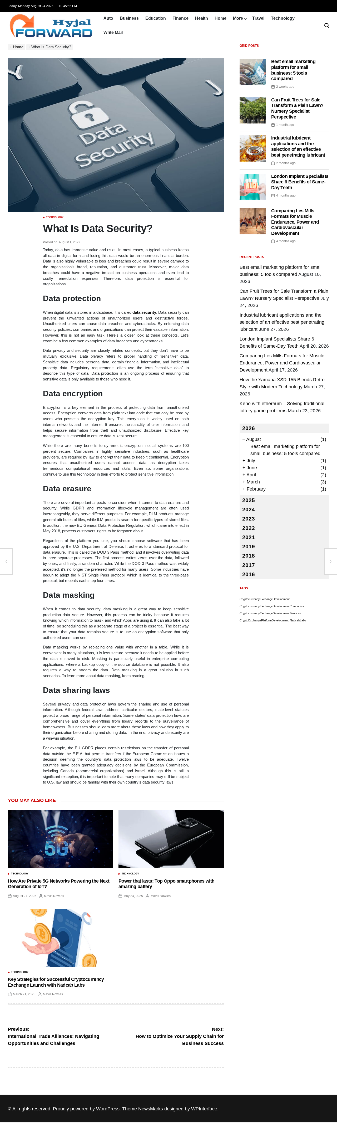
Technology (283, 18)
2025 (248, 500)
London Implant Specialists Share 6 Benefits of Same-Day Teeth (299, 182)
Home (220, 18)
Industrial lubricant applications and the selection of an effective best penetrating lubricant (298, 146)
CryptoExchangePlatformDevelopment (264, 620)
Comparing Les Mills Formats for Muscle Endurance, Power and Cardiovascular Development (295, 222)
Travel (258, 18)
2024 (248, 509)
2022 (248, 528)
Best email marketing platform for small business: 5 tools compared (293, 70)
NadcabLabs (298, 620)
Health (201, 18)
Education (155, 18)
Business (129, 18)
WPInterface (204, 1108)
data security (144, 312)
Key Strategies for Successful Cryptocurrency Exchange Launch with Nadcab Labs (56, 982)
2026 (248, 428)
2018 (248, 556)
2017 (248, 565)
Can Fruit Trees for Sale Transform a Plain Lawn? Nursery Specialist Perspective (297, 108)
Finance (180, 18)
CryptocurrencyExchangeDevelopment (265, 599)
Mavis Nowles (54, 896)
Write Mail (113, 32)
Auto (108, 18)
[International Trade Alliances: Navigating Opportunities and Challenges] (6, 561)
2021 (248, 537)
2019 (248, 546)
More (238, 18)
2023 (248, 519)
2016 (248, 574)
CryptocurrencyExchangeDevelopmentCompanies (272, 606)
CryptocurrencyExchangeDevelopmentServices (270, 613)
